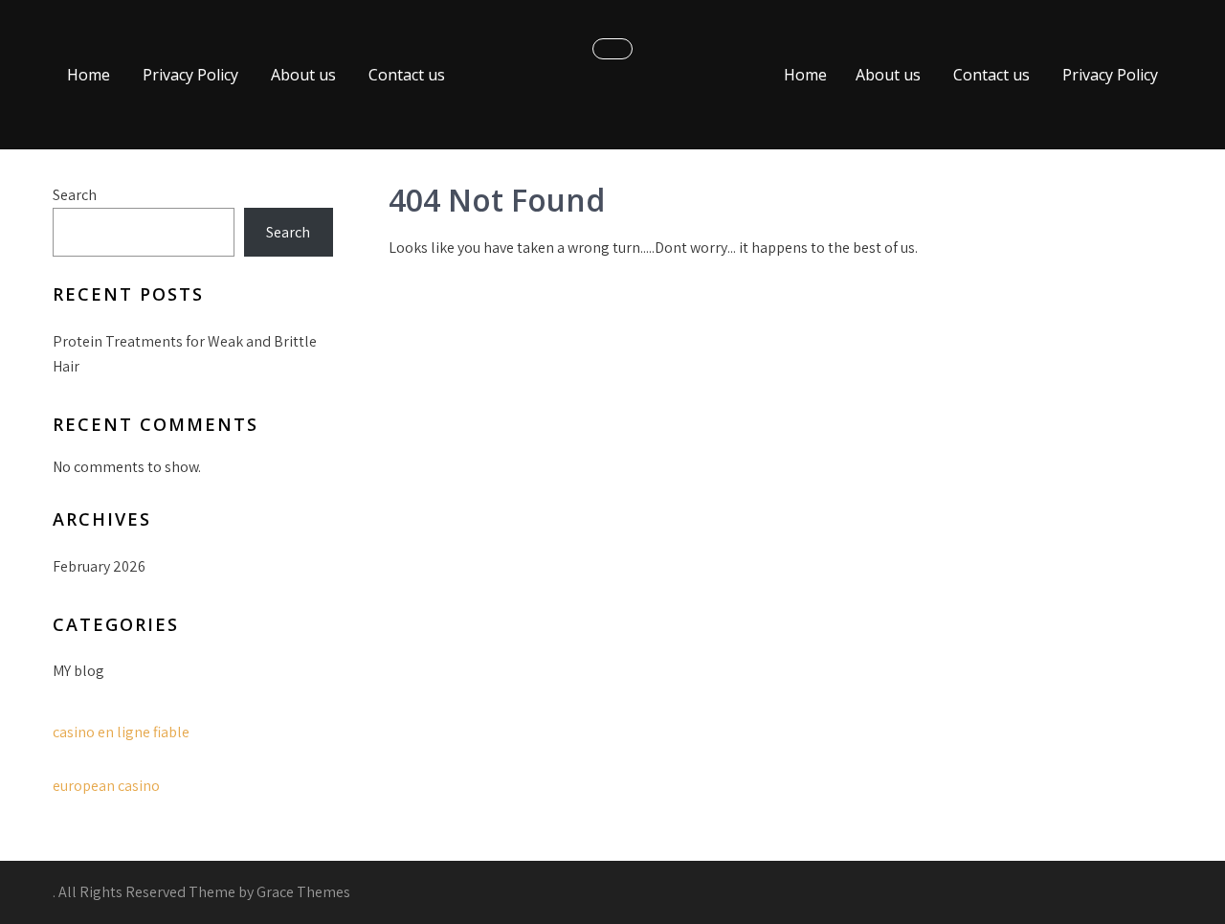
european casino (106, 786)
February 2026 (99, 566)
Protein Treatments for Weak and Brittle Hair (185, 353)
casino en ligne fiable (121, 732)
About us (303, 74)
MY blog (78, 671)
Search (75, 195)
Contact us (406, 74)
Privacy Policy (190, 74)
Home (88, 74)
